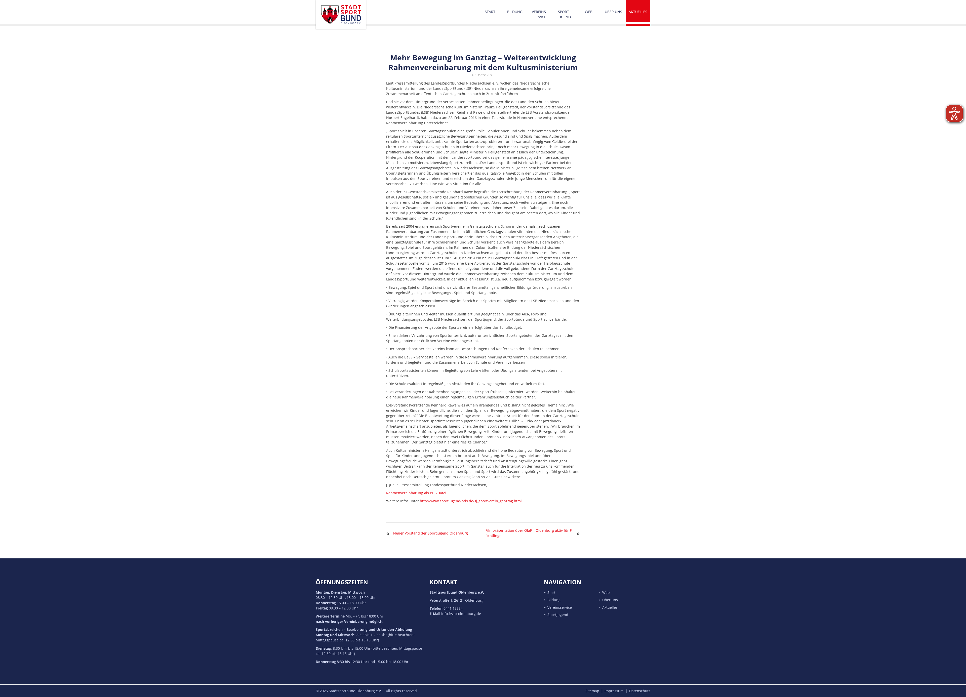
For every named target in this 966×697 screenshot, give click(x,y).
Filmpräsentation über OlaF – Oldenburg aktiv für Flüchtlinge (529, 533)
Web (588, 11)
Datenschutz (639, 690)
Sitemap (592, 690)
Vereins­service (539, 14)
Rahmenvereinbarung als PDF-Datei (416, 492)
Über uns (613, 11)
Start (490, 11)
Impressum (614, 690)
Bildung (514, 11)
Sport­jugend (564, 14)
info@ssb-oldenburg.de (461, 613)
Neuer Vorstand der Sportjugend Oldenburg (430, 533)
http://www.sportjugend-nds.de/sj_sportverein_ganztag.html (471, 501)
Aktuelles (638, 11)
